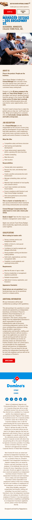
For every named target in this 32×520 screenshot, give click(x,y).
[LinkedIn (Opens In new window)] (16, 399)
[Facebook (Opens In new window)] (11, 399)
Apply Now (9, 360)
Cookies (16, 393)
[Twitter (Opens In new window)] (7, 399)
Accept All (9, 12)
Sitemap (16, 390)
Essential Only (23, 11)
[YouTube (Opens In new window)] (20, 399)
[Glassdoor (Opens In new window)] (25, 399)
